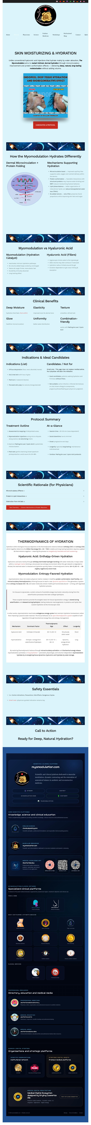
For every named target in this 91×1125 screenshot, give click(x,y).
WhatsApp (63, 795)
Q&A (86, 35)
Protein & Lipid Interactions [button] (16, 496)
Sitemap (30, 790)
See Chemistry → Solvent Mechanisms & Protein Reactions (28, 507)
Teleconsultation (46, 801)
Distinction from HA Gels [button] (15, 501)
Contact (78, 35)
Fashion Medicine (46, 35)
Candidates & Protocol (45, 125)
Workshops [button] (56, 35)
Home (8, 35)
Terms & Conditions (73, 1112)
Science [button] (36, 35)
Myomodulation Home (28, 795)
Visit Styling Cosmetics (69, 1096)
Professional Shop (68, 35)
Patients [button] (16, 35)
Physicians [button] (26, 35)
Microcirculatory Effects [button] (14, 491)
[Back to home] (45, 16)
